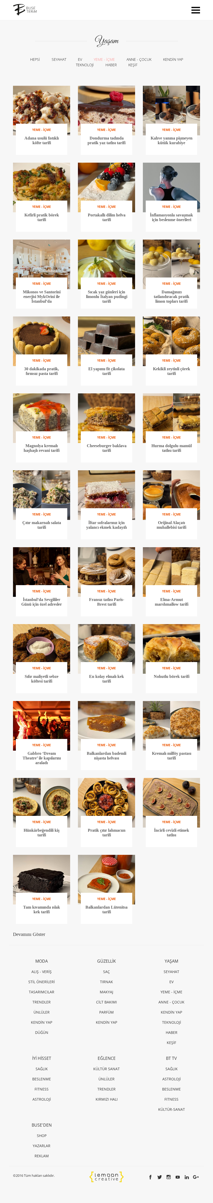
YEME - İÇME (104, 59)
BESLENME (41, 1078)
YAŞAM (171, 961)
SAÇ (106, 971)
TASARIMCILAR (41, 991)
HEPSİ (35, 59)
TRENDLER (41, 1002)
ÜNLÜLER (42, 1012)
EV (80, 59)
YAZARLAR (41, 1145)
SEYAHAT (59, 59)
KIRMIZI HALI (107, 1099)
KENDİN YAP (173, 59)
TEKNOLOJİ (85, 64)
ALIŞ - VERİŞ (41, 971)
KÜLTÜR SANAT (106, 1068)
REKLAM (42, 1155)
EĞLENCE (107, 1058)
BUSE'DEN (42, 1125)
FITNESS (42, 1089)
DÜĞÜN (41, 1032)
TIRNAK (106, 981)
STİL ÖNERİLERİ (41, 981)
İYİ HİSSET (41, 1058)
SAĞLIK (42, 1068)
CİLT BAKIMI (106, 1002)
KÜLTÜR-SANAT (171, 1109)
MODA (41, 961)
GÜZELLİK (106, 961)
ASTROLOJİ (41, 1099)
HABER (111, 64)
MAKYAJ (106, 991)
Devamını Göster (29, 934)
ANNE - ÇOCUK (139, 59)
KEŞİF (132, 64)
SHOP (41, 1135)
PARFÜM (106, 1012)
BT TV (171, 1058)
